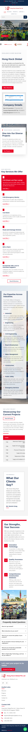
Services (4, 695)
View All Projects (9, 418)
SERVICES (21, 11)
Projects (4, 693)
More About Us (8, 87)
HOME (5, 11)
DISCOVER (9, 11)
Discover (4, 690)
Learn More (5, 188)
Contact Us (4, 698)
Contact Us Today (7, 669)
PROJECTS (15, 11)
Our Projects (7, 151)
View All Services (14, 281)
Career (3, 700)
